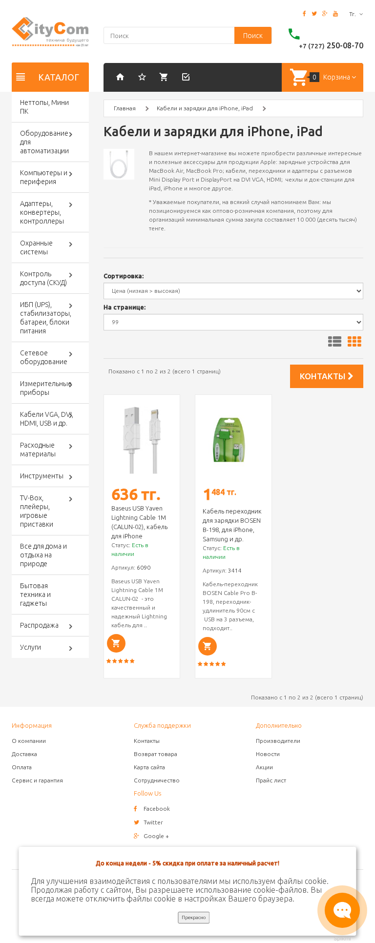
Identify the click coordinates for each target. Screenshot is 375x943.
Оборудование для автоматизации (44, 142)
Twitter (153, 822)
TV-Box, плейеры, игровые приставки (36, 511)
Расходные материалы (38, 449)
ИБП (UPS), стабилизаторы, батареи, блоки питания (45, 318)
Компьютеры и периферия (43, 177)
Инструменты (41, 476)
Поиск (253, 36)
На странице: (125, 307)
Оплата (22, 767)
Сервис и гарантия (37, 780)
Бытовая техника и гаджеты (35, 594)
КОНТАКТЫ (324, 376)
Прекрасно (194, 917)
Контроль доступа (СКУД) (43, 278)
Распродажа (39, 625)
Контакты (147, 741)
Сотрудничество (157, 780)
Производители (278, 741)
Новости (268, 754)
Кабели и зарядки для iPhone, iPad (205, 108)
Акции (264, 767)
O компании (29, 741)
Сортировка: (124, 275)
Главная (125, 108)
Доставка (24, 754)
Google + (156, 836)
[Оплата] (165, 78)
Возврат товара (155, 754)
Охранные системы (36, 247)
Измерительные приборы (46, 388)
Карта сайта (149, 767)
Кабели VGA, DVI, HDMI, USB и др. (46, 418)
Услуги (30, 647)
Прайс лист (271, 780)
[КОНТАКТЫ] (143, 78)
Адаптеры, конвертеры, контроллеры (42, 212)
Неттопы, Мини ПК (44, 107)
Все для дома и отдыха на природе (43, 555)
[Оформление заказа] (187, 78)
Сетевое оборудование (43, 357)
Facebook (157, 808)
